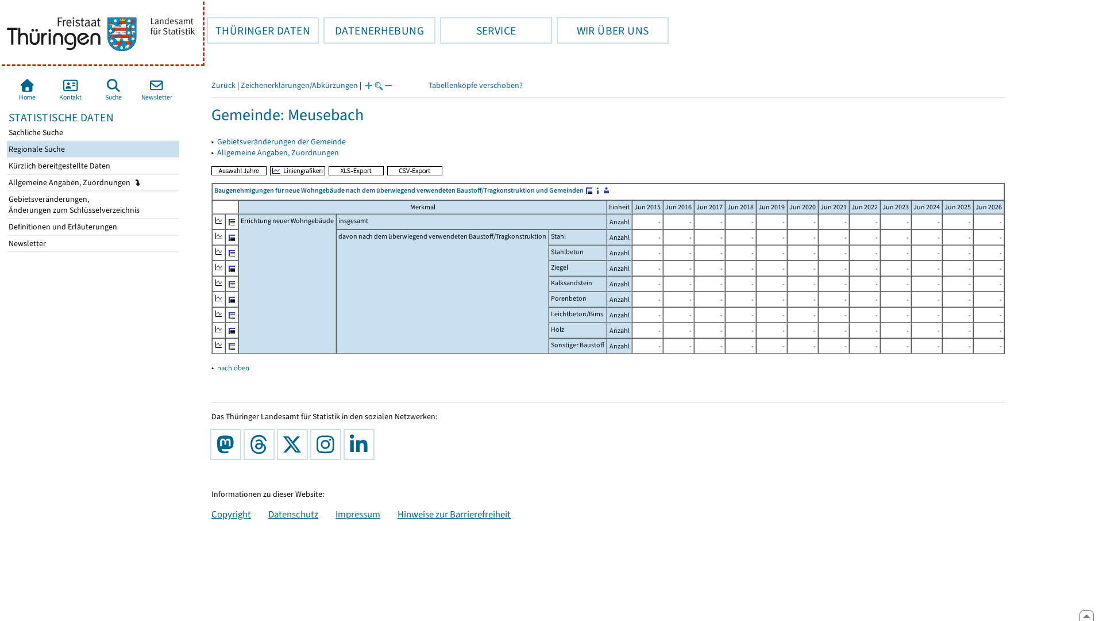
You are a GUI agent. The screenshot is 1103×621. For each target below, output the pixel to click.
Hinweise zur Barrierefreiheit (454, 514)
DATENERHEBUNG (373, 30)
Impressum (357, 514)
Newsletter (26, 243)
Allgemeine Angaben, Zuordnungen (70, 182)
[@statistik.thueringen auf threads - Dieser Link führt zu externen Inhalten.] (261, 444)
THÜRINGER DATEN (258, 30)
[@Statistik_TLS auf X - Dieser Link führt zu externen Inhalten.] (294, 444)
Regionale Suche (36, 149)
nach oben (233, 368)
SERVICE (478, 30)
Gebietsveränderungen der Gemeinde (281, 141)
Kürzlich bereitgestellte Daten (58, 165)
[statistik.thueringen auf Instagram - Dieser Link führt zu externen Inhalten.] (328, 444)
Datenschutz (293, 514)
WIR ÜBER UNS (603, 30)
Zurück (223, 85)
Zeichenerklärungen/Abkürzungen (299, 85)
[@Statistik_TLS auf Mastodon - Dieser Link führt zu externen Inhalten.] (228, 444)
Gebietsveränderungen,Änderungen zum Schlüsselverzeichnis (73, 205)
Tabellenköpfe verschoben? (476, 85)
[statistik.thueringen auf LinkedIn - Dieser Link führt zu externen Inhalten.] (361, 444)
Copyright (231, 514)
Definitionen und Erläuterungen (62, 226)
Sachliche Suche (35, 132)
